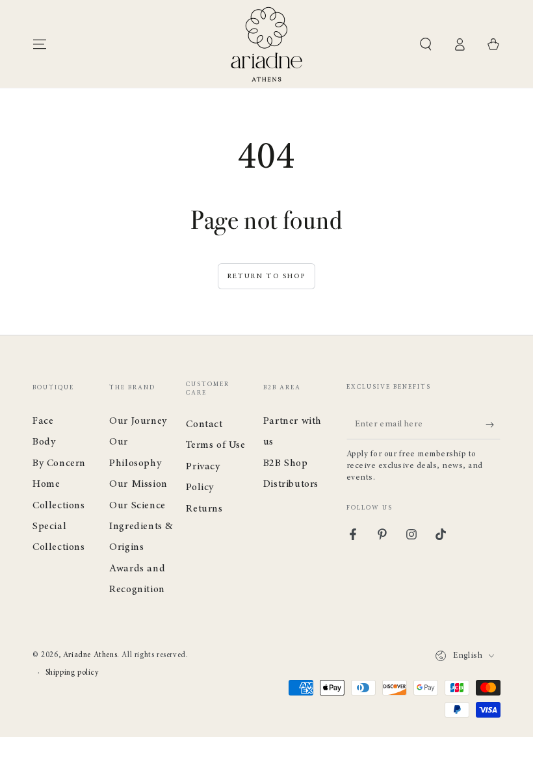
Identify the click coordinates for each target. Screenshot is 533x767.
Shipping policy (72, 673)
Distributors (290, 484)
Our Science (137, 505)
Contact (204, 424)
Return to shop (267, 276)
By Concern (59, 463)
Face (42, 421)
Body (43, 442)
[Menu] (40, 44)
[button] (426, 44)
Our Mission (138, 484)
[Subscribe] (493, 424)
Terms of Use (215, 445)
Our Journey (138, 421)
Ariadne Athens (90, 655)
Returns (204, 509)
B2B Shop (285, 463)
